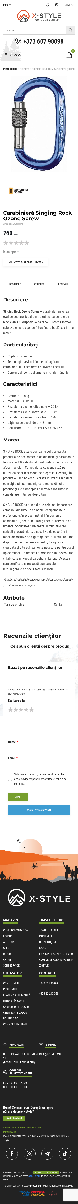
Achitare (9, 942)
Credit (7, 948)
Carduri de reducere (16, 1006)
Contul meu (11, 983)
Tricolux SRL (34, 1186)
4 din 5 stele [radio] (26, 709)
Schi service (11, 965)
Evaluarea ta (16, 701)
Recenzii (63, 284)
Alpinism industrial (42, 68)
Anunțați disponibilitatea (25, 262)
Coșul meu (10, 989)
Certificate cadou (15, 1012)
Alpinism (24, 68)
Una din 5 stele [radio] (10, 709)
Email (13, 758)
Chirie (7, 959)
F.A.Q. (42, 948)
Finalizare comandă (16, 995)
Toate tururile (49, 930)
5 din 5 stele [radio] (31, 709)
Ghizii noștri (47, 942)
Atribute (39, 284)
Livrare (8, 936)
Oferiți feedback (14, 1118)
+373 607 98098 (48, 983)
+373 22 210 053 (48, 993)
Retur (7, 953)
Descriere (15, 284)
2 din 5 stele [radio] (15, 709)
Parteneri (45, 936)
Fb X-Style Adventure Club (56, 953)
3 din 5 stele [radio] (21, 709)
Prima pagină (10, 68)
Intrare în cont (13, 1001)
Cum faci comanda (15, 930)
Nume (13, 742)
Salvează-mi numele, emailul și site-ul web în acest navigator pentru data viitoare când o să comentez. (40, 779)
